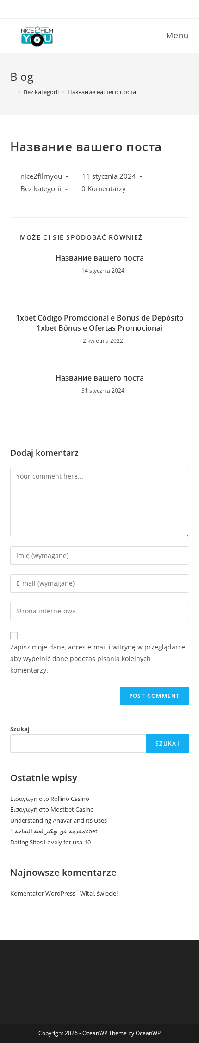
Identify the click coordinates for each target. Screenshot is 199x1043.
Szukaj (20, 729)
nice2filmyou (41, 176)
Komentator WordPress (42, 893)
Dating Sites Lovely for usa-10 (50, 842)
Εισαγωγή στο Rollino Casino (49, 798)
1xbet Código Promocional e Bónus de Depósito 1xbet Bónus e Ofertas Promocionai (100, 323)
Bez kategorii (41, 188)
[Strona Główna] (12, 92)
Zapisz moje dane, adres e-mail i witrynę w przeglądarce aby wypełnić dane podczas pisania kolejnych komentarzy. (97, 658)
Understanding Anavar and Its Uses (58, 820)
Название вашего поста (100, 258)
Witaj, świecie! (99, 893)
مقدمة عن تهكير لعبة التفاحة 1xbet (54, 831)
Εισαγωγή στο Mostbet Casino (52, 809)
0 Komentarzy (103, 188)
